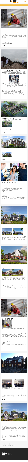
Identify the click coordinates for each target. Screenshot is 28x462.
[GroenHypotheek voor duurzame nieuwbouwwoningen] (14, 308)
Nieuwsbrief (3, 452)
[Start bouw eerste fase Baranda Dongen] (14, 255)
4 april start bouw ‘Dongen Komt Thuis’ (11, 224)
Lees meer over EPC (4, 342)
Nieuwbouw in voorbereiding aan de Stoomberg (13, 149)
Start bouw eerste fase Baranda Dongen (12, 265)
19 (10, 445)
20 (12, 445)
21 (14, 445)
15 (3, 445)
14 (1, 445)
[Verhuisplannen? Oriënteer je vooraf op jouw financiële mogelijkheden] (14, 18)
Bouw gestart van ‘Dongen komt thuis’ (11, 70)
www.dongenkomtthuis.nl (4, 94)
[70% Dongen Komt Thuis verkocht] (14, 412)
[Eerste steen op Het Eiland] (14, 109)
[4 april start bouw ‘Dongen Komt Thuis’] (14, 215)
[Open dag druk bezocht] (14, 363)
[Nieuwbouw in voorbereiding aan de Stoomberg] (14, 142)
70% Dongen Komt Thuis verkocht (10, 422)
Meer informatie (10, 43)
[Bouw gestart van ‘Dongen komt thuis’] (14, 59)
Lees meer (3, 45)
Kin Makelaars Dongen (4, 378)
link (16, 396)
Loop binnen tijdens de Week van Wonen (11, 182)
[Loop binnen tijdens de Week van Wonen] (14, 172)
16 (5, 445)
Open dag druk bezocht (7, 374)
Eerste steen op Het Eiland (8, 118)
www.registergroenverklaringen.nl (13, 336)
